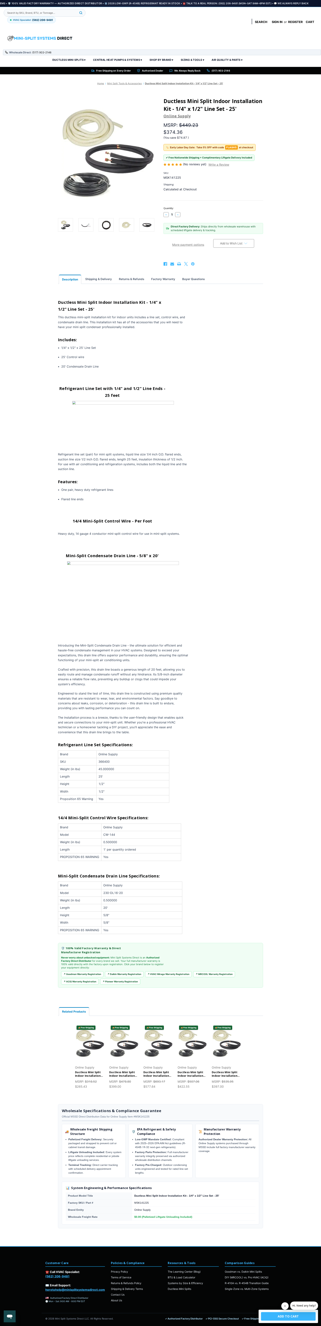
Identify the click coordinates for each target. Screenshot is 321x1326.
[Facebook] (165, 264)
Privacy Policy (119, 1271)
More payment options (188, 245)
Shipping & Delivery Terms (127, 1288)
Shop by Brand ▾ (161, 59)
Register (295, 22)
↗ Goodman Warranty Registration (82, 974)
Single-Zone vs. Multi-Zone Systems (247, 1288)
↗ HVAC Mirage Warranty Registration (168, 974)
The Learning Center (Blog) (184, 1271)
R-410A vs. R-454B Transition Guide (247, 1283)
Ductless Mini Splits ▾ (69, 59)
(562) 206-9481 (57, 1276)
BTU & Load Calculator (181, 1277)
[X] (186, 264)
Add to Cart (90, 1047)
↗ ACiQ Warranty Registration (80, 981)
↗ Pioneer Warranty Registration (120, 981)
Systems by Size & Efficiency (185, 1283)
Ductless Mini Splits (179, 1288)
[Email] (172, 264)
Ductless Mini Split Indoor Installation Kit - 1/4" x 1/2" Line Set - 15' (89, 1074)
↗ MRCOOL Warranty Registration (214, 974)
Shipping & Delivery (98, 279)
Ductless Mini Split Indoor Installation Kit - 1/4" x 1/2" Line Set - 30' (123, 1074)
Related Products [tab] (74, 1011)
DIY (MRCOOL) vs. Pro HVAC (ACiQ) (246, 1277)
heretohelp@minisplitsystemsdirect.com (75, 1290)
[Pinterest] (193, 264)
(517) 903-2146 (221, 70)
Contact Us (117, 1294)
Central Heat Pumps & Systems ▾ (117, 59)
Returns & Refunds (131, 279)
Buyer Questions (193, 279)
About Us (116, 1300)
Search (261, 22)
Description (70, 279)
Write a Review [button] (218, 164)
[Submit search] (80, 12)
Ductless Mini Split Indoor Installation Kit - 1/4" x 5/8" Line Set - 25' (225, 1074)
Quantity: (168, 208)
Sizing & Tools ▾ (192, 59)
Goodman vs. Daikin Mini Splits (243, 1271)
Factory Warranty (163, 279)
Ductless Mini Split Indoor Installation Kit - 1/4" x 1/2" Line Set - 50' (157, 1074)
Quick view (90, 1039)
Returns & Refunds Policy (126, 1283)
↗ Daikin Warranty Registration (124, 974)
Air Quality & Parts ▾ (227, 59)
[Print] (179, 264)
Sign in (277, 22)
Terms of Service (121, 1277)
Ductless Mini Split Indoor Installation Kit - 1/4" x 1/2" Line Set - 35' (191, 1074)
